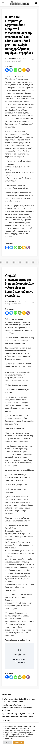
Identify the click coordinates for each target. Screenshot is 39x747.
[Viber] (28, 70)
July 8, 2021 (22, 58)
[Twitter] (11, 70)
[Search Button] (36, 3)
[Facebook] (7, 70)
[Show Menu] (3, 3)
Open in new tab (20, 662)
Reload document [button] (19, 659)
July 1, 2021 (22, 301)
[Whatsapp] (15, 70)
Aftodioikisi (11, 58)
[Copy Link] (24, 70)
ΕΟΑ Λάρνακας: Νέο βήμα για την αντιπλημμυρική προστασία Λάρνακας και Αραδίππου (17, 707)
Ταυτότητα (6, 720)
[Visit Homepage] (19, 3)
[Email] (20, 70)
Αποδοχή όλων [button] (18, 742)
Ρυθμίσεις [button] (7, 742)
